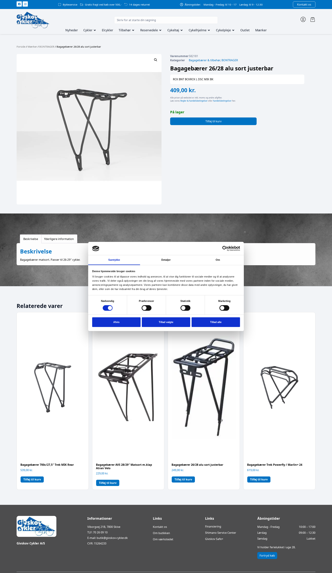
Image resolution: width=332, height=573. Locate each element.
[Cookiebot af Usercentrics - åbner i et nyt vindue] (225, 248)
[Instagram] (25, 4)
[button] (156, 60)
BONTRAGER (46, 46)
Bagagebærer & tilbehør (204, 60)
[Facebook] (19, 4)
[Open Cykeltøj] (181, 30)
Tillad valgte (166, 322)
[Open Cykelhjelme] (208, 30)
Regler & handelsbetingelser (194, 100)
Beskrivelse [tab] (30, 239)
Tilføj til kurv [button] (32, 479)
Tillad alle (216, 322)
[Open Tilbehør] (133, 30)
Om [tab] (218, 259)
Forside (21, 46)
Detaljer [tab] (166, 259)
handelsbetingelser (222, 100)
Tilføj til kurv (213, 121)
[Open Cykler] (94, 30)
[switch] (146, 308)
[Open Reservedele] (160, 30)
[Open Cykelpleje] (233, 30)
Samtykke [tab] (114, 259)
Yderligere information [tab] (59, 239)
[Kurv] (312, 19)
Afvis (116, 322)
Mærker (32, 46)
